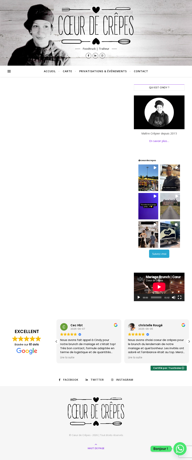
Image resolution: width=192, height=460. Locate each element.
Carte (67, 71)
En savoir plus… (159, 141)
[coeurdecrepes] (96, 25)
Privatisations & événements (103, 71)
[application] (159, 287)
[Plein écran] (180, 297)
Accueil (50, 71)
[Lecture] (139, 297)
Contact (141, 71)
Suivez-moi (159, 254)
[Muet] (174, 297)
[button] (148, 177)
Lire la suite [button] (67, 357)
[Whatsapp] (180, 448)
